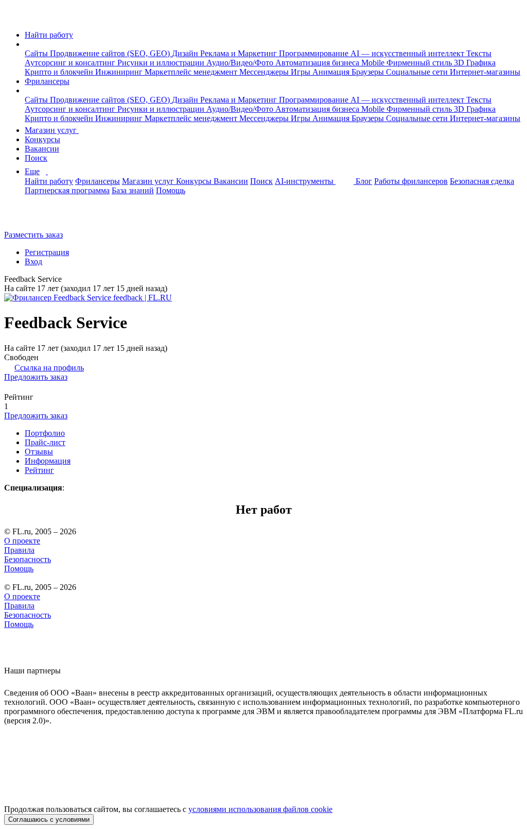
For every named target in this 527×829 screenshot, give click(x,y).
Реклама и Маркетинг (239, 53)
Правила (19, 550)
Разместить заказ (33, 234)
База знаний (133, 190)
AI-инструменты (305, 181)
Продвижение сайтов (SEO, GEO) (111, 53)
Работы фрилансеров (411, 181)
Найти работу (49, 34)
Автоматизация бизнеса (318, 62)
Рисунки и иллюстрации (161, 62)
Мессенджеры (265, 71)
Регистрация (47, 252)
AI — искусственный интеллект (408, 53)
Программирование (314, 53)
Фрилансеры (47, 81)
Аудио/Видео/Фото (240, 62)
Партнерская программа (67, 190)
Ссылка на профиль (49, 367)
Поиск (36, 158)
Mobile (374, 62)
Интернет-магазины (485, 71)
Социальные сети (418, 71)
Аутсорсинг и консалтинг (71, 62)
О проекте (22, 540)
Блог (364, 181)
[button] (28, 44)
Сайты (37, 53)
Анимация (332, 71)
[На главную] (13, 17)
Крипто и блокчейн (60, 71)
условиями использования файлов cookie (260, 809)
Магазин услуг (52, 130)
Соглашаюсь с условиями (49, 819)
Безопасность (27, 559)
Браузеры (369, 71)
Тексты (478, 53)
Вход (33, 261)
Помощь (170, 190)
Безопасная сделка (482, 181)
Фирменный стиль (420, 62)
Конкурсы (42, 139)
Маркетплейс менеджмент (192, 71)
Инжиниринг (120, 71)
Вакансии (42, 148)
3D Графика (475, 62)
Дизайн (186, 53)
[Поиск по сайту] (33, 217)
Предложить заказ (35, 377)
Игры (301, 71)
